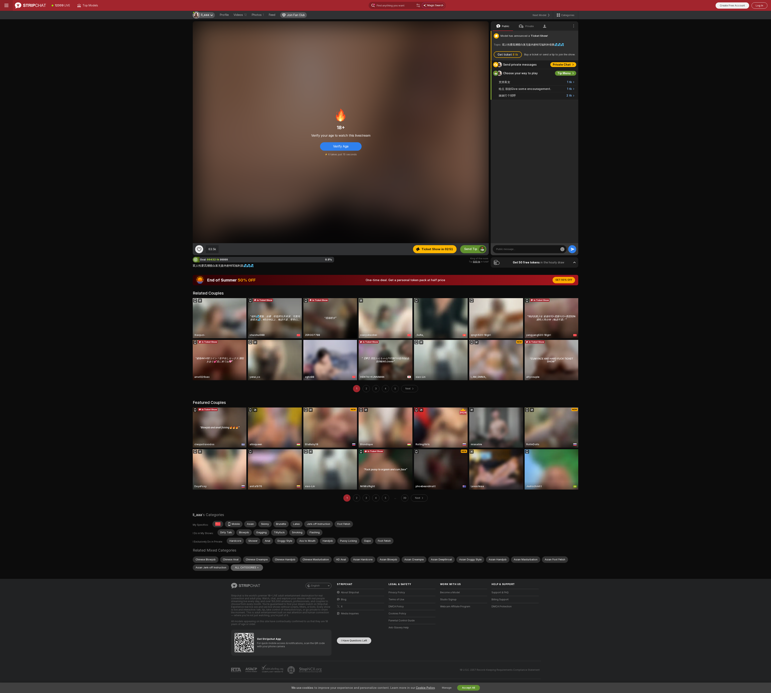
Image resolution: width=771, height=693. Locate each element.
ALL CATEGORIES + (247, 567)
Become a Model (450, 592)
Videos (240, 15)
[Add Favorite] (199, 249)
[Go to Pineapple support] (291, 670)
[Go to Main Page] (30, 5)
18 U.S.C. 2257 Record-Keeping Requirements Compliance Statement (500, 670)
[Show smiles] (562, 249)
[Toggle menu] (6, 5)
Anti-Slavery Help (399, 627)
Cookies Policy (397, 613)
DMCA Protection (502, 606)
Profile (224, 15)
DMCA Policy (396, 606)
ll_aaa (197, 515)
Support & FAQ (500, 592)
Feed (272, 15)
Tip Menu (564, 73)
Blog (343, 599)
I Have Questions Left (354, 640)
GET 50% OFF (563, 279)
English (315, 585)
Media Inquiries (350, 613)
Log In (759, 5)
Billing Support (500, 599)
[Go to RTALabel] (236, 670)
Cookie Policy (425, 687)
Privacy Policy (397, 592)
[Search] (418, 5)
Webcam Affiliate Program (455, 606)
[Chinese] (217, 524)
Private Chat (562, 64)
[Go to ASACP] (251, 670)
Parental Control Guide (402, 620)
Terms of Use (396, 599)
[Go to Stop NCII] (311, 670)
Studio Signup (448, 599)
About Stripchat (350, 592)
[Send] (572, 249)
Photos (258, 15)
